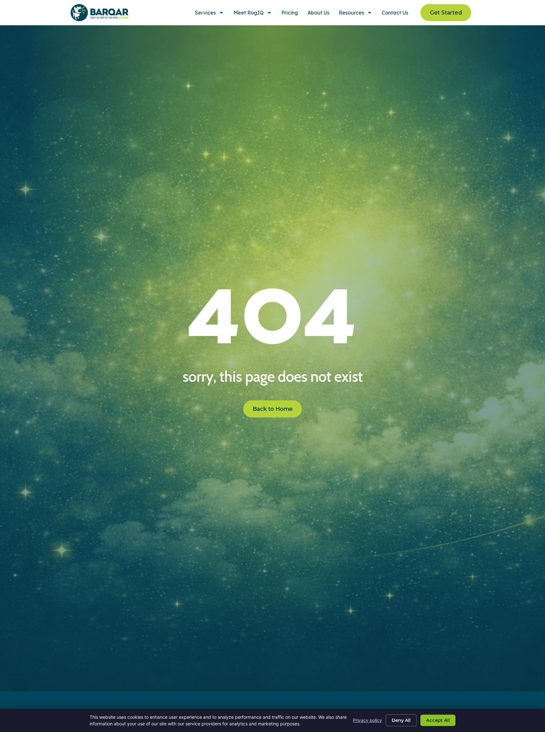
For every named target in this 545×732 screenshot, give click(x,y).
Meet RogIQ (248, 12)
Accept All (438, 720)
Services (205, 12)
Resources (351, 12)
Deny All (401, 720)
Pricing (289, 12)
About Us (318, 12)
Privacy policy (367, 720)
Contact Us (395, 12)
